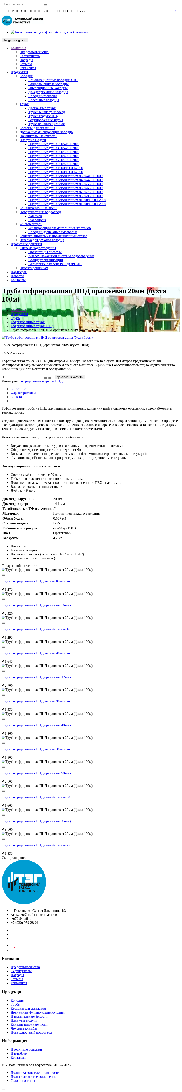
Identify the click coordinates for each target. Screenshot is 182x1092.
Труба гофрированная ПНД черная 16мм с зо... (37, 581)
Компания (18, 310)
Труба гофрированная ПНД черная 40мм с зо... (37, 701)
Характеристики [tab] (23, 393)
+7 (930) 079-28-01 (101, 10)
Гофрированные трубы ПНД (32, 326)
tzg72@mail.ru (153, 10)
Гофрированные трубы (28, 322)
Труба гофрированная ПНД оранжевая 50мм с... (38, 773)
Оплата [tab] (16, 397)
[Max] (168, 11)
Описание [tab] (18, 389)
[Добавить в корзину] (3, 575)
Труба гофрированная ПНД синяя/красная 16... (37, 629)
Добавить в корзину (70, 377)
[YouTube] (13, 950)
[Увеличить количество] (45, 378)
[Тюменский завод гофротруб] (23, 24)
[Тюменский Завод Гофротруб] (24, 903)
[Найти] (45, 5)
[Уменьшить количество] (50, 378)
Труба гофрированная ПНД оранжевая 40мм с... (38, 725)
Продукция (19, 314)
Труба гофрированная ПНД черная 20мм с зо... (37, 653)
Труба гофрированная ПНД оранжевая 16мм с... (38, 605)
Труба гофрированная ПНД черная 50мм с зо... (37, 749)
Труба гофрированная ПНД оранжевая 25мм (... (38, 821)
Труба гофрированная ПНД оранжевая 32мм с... (38, 677)
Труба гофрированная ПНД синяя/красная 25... (37, 845)
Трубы (15, 318)
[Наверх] (3, 1089)
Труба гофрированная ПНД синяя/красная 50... (37, 797)
